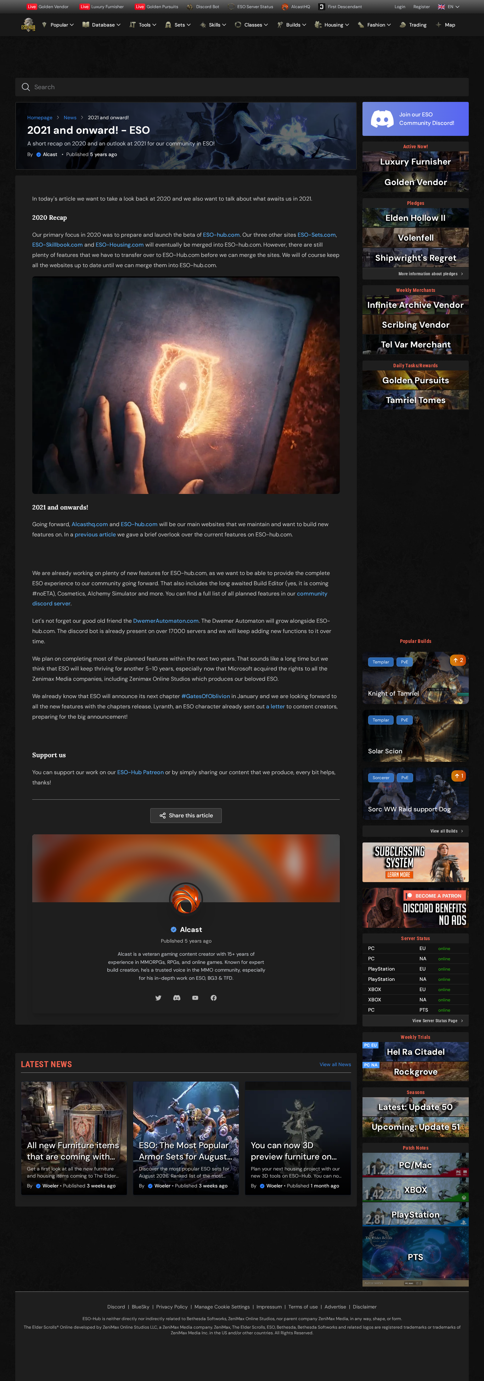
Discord (116, 1307)
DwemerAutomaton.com (166, 621)
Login (400, 7)
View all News (335, 1064)
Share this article (191, 815)
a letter (275, 706)
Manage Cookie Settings (222, 1307)
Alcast (50, 154)
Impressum (269, 1307)
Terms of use (303, 1307)
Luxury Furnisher (102, 7)
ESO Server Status (255, 7)
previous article (95, 534)
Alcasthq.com (90, 524)
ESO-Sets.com (317, 234)
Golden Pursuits (157, 7)
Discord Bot (207, 7)
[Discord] (177, 998)
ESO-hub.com (221, 234)
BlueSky (141, 1307)
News (70, 117)
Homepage (39, 117)
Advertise (335, 1307)
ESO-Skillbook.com (57, 244)
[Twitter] (158, 998)
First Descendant (345, 7)
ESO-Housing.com (120, 244)
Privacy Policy (172, 1307)
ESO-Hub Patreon (140, 772)
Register (421, 7)
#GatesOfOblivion (205, 696)
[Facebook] (214, 998)
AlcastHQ (300, 7)
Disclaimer (365, 1307)
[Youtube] (195, 998)
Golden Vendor (48, 7)
